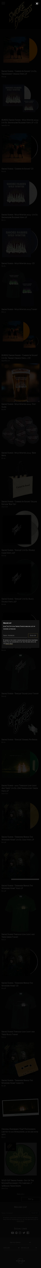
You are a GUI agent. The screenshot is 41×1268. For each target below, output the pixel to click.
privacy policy (9, 643)
